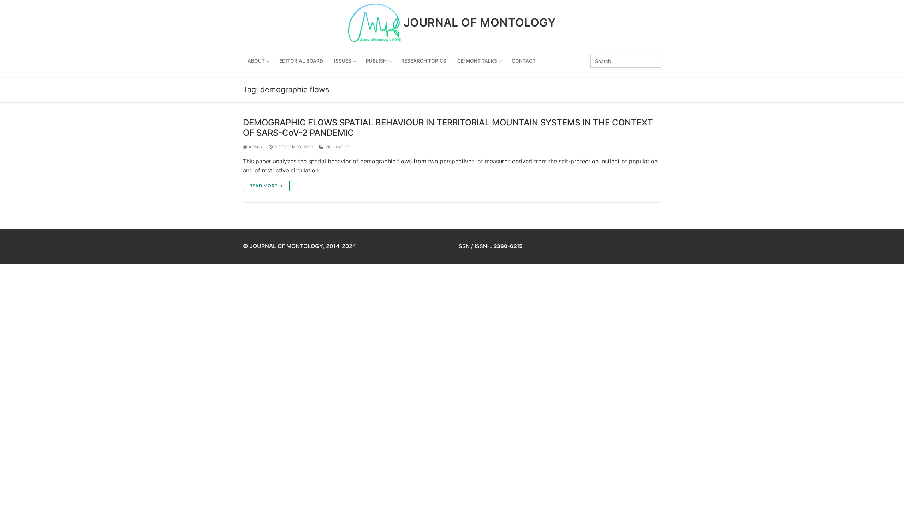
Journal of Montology (480, 22)
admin (255, 147)
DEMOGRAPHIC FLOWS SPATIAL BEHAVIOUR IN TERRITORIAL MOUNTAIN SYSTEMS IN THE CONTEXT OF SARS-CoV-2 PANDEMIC (448, 127)
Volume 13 (336, 147)
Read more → (266, 185)
